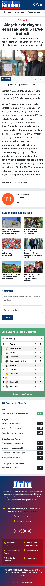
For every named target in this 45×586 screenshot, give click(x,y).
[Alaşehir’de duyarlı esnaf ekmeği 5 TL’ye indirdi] (22, 63)
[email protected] (31, 511)
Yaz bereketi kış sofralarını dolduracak (9, 253)
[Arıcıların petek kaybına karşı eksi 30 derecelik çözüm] (12, 222)
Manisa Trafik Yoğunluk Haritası (31, 544)
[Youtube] (25, 531)
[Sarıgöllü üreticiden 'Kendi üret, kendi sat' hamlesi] (12, 267)
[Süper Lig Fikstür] (41, 403)
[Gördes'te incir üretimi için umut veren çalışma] (33, 222)
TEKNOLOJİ (19, 13)
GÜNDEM (6, 13)
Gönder (7, 317)
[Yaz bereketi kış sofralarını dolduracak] (12, 244)
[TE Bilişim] (8, 199)
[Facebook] (16, 531)
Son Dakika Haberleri (9, 559)
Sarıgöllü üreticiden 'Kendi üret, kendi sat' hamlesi (11, 277)
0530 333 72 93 (24, 516)
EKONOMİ (22, 20)
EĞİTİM (22, 575)
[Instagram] (20, 531)
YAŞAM (32, 573)
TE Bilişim (13, 85)
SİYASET (24, 573)
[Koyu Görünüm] (34, 5)
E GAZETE (6, 573)
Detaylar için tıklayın (22, 394)
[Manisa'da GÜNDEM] (11, 4)
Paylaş (7, 79)
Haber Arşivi (32, 558)
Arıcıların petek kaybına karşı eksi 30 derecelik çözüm (11, 232)
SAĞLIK (39, 573)
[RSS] (29, 531)
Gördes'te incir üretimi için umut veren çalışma (31, 232)
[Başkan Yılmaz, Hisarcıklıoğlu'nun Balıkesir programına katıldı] (33, 244)
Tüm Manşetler (32, 550)
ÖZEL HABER (34, 13)
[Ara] (37, 5)
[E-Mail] (18, 203)
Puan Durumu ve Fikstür (12, 551)
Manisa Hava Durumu (11, 544)
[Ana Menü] (41, 5)
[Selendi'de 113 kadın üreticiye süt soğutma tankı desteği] (33, 267)
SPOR (37, 570)
